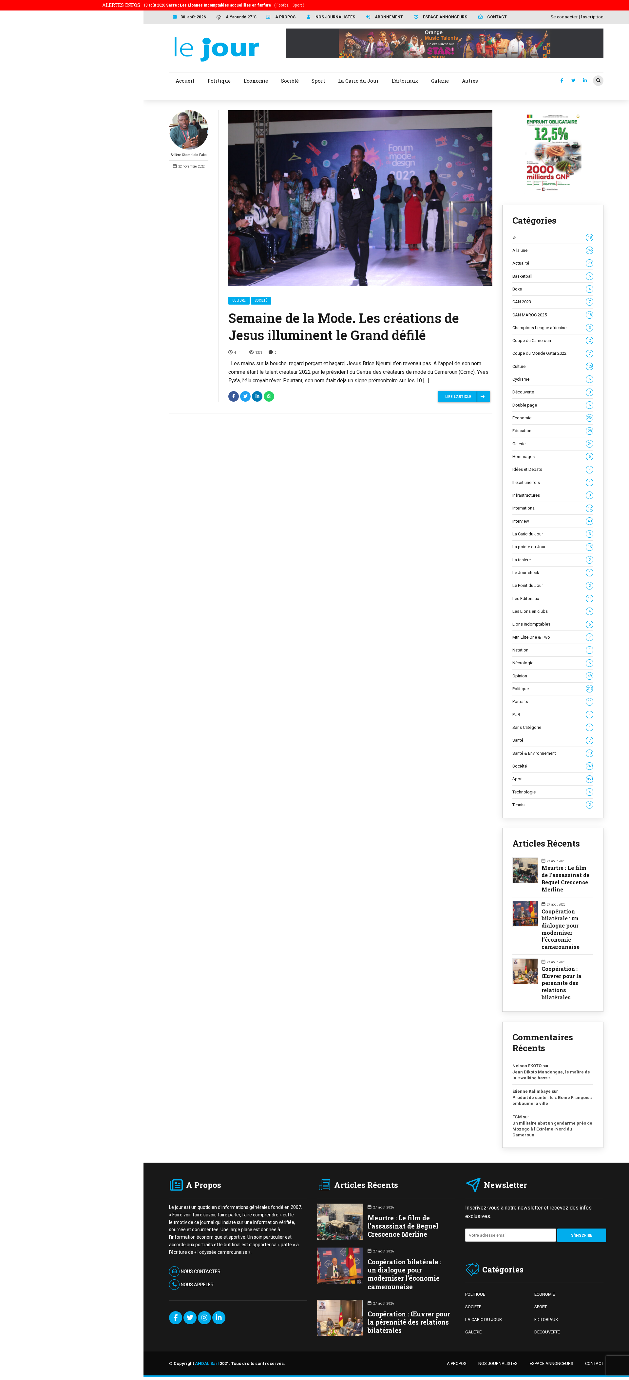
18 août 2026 (223, 5)
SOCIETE (473, 1306)
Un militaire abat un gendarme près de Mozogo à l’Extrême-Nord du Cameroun (552, 1129)
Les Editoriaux (552, 598)
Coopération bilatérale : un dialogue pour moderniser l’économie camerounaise (561, 929)
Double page (551, 405)
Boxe (551, 289)
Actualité (552, 263)
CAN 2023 (551, 301)
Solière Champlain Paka (189, 155)
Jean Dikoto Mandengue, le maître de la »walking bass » (551, 1075)
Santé (551, 740)
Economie (552, 417)
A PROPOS (457, 1363)
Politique (552, 688)
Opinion (552, 675)
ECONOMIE (544, 1294)
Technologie (551, 792)
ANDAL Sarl (207, 1363)
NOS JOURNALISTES (498, 1363)
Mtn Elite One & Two (551, 637)
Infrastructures (551, 495)
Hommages (551, 456)
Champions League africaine (551, 327)
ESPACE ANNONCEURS (551, 1363)
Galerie (552, 443)
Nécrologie (551, 662)
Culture (239, 300)
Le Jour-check (551, 572)
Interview (552, 521)
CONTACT (594, 1363)
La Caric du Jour (551, 533)
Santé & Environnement (552, 753)
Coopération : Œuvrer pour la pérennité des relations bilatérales (561, 983)
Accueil (185, 80)
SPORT (540, 1306)
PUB (551, 714)
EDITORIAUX (546, 1319)
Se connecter (564, 17)
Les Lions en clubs (551, 611)
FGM (517, 1116)
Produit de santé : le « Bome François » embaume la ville (552, 1100)
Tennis (551, 804)
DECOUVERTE (547, 1332)
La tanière (551, 559)
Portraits (552, 701)
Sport (552, 778)
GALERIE (473, 1332)
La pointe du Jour (552, 546)
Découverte (551, 392)
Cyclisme (551, 379)
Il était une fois (551, 482)
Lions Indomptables (551, 624)
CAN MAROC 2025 (552, 314)
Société (261, 300)
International (552, 508)
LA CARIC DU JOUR (483, 1319)
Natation (551, 650)
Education (552, 430)
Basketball (551, 276)
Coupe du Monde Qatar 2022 (551, 353)
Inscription (592, 17)
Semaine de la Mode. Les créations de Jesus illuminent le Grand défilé (343, 326)
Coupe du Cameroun (551, 340)
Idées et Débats (551, 469)
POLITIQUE (475, 1294)
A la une (552, 250)
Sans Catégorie (551, 727)
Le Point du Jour (551, 585)
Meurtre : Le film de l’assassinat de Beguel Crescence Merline (565, 878)
